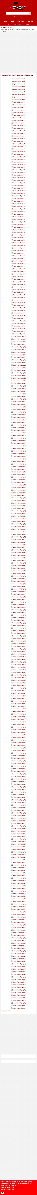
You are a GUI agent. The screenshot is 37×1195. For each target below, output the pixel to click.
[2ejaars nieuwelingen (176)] (18, 534)
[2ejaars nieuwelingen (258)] (18, 747)
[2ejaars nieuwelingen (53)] (18, 214)
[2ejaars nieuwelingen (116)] (18, 378)
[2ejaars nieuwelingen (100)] (18, 336)
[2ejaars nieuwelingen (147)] (18, 458)
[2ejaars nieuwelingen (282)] (18, 810)
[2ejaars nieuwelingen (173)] (18, 526)
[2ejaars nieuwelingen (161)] (18, 495)
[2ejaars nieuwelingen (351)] (18, 990)
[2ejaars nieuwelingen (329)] (18, 932)
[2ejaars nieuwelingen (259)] (18, 750)
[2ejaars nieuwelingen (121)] (18, 391)
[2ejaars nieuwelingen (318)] (18, 904)
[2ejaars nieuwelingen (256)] (18, 742)
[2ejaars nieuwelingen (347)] (18, 979)
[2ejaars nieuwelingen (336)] (18, 951)
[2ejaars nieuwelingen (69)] (18, 255)
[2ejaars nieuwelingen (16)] (18, 117)
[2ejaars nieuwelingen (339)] (18, 958)
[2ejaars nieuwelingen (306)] (18, 872)
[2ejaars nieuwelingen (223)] (18, 656)
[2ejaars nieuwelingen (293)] (18, 839)
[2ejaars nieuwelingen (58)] (18, 227)
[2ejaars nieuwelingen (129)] (18, 412)
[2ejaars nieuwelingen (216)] (18, 638)
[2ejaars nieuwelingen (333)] (18, 943)
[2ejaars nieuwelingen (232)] (18, 680)
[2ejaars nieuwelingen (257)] (18, 745)
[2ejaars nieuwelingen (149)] (18, 464)
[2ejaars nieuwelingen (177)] (18, 537)
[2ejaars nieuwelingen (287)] (18, 823)
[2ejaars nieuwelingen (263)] (18, 760)
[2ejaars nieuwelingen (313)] (18, 891)
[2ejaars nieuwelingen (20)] (18, 128)
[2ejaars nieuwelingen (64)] (18, 242)
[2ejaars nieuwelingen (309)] (18, 880)
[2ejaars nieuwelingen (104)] (18, 347)
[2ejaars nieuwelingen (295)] (18, 844)
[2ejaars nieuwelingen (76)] (18, 274)
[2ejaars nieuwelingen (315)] (18, 896)
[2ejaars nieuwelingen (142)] (18, 445)
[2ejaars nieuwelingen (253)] (18, 734)
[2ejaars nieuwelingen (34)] (18, 164)
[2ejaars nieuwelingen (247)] (18, 719)
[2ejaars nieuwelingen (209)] (18, 620)
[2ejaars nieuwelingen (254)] (18, 737)
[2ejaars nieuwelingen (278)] (18, 800)
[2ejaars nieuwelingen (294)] (18, 841)
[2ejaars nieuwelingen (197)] (18, 589)
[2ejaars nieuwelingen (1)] (18, 78)
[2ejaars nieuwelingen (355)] (18, 1000)
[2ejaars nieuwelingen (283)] (18, 813)
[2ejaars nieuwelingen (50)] (18, 206)
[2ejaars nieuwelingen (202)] (18, 602)
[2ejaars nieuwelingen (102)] (18, 341)
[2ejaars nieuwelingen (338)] (18, 956)
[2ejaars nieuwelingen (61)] (18, 235)
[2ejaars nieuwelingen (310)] (18, 883)
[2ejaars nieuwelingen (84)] (18, 294)
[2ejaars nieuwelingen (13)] (18, 110)
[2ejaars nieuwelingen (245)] (18, 714)
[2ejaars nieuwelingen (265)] (18, 766)
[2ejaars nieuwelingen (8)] (18, 97)
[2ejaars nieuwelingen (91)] (18, 313)
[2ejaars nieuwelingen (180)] (18, 544)
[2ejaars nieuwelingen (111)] (18, 365)
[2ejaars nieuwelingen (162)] (18, 498)
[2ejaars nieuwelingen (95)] (18, 323)
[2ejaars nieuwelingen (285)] (18, 818)
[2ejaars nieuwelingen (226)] (18, 664)
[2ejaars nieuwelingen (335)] (18, 948)
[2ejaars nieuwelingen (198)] (18, 591)
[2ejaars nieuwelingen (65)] (18, 245)
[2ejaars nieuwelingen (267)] (18, 771)
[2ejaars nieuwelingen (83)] (18, 292)
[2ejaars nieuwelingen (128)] (18, 409)
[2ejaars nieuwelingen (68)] (18, 253)
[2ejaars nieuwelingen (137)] (18, 432)
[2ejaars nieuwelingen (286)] (18, 820)
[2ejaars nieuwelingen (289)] (18, 828)
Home (5, 21)
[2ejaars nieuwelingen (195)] (18, 583)
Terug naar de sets (6, 1010)
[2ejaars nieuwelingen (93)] (18, 318)
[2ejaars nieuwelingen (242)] (18, 706)
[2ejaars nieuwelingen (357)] (18, 1005)
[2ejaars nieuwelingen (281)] (18, 807)
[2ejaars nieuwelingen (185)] (18, 557)
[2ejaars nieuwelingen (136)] (18, 430)
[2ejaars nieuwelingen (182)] (18, 550)
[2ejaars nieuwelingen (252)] (18, 732)
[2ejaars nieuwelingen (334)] (18, 945)
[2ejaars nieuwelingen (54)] (18, 216)
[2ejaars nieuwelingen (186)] (18, 560)
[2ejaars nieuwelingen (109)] (18, 360)
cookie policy (18, 1187)
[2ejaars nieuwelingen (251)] (18, 729)
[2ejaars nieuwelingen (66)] (18, 248)
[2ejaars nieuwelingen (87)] (18, 302)
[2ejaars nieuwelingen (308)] (18, 878)
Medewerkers (17, 24)
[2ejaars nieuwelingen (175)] (18, 531)
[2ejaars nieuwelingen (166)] (18, 508)
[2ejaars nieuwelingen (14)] (18, 112)
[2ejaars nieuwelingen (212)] (18, 628)
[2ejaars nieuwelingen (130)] (18, 414)
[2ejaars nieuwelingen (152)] (18, 471)
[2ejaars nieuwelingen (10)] (18, 102)
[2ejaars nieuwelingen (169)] (18, 516)
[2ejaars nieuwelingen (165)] (18, 505)
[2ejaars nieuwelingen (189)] (18, 568)
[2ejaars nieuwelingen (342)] (18, 966)
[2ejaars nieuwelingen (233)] (18, 682)
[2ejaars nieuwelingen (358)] (18, 1008)
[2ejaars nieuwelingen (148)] (18, 461)
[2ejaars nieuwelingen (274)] (18, 789)
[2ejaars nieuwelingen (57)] (18, 224)
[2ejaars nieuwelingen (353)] (18, 995)
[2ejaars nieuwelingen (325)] (18, 922)
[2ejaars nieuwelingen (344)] (18, 971)
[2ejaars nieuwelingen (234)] (18, 685)
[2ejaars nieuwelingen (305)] (18, 870)
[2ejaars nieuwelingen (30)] (18, 154)
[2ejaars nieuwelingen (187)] (18, 563)
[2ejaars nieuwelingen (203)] (18, 604)
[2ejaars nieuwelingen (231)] (18, 677)
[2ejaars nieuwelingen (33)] (18, 162)
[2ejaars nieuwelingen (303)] (18, 865)
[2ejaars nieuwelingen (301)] (18, 859)
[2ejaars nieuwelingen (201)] (18, 599)
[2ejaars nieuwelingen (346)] (18, 977)
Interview (30, 21)
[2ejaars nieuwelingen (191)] (18, 573)
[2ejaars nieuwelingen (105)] (18, 349)
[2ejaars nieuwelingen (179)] (18, 542)
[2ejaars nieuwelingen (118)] (18, 383)
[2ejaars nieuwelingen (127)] (18, 406)
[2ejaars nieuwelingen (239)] (18, 698)
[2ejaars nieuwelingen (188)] (18, 565)
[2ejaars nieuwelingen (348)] (18, 982)
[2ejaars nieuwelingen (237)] (18, 693)
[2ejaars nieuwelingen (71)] (18, 261)
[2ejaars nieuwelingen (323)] (18, 917)
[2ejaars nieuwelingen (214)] (18, 633)
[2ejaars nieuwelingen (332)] (18, 940)
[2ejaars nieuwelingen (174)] (18, 529)
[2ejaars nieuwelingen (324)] (18, 919)
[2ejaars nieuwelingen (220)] (18, 649)
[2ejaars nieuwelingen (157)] (18, 484)
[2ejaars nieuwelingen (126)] (18, 404)
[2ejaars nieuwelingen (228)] (18, 669)
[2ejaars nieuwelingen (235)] (18, 688)
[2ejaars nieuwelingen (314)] (18, 893)
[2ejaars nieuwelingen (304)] (18, 867)
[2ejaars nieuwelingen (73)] (18, 266)
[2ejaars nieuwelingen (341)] (18, 964)
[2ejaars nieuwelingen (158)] (18, 487)
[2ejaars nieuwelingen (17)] (18, 120)
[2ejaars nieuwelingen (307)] (18, 875)
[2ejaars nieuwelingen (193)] (18, 578)
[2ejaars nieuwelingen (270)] (18, 779)
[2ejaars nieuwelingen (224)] (18, 659)
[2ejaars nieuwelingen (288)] (18, 826)
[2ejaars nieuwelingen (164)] (18, 503)
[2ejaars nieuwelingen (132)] (18, 419)
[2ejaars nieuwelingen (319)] (18, 906)
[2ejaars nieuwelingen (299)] (18, 854)
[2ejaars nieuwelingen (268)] (18, 774)
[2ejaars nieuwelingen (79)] (18, 281)
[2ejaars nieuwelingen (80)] (18, 284)
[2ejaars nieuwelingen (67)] (18, 250)
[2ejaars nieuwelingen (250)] (18, 727)
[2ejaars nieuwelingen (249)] (18, 724)
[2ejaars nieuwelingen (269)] (18, 776)
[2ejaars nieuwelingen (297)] (18, 849)
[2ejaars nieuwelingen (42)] (18, 185)
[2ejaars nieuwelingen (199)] (18, 594)
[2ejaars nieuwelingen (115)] (18, 375)
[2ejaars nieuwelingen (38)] (18, 175)
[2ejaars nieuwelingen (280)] (18, 805)
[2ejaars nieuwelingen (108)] (18, 357)
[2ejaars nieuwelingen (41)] (18, 183)
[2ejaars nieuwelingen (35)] (18, 167)
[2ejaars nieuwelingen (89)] (18, 307)
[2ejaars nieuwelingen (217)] (18, 641)
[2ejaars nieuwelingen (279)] (18, 802)
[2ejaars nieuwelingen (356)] (18, 1003)
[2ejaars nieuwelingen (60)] (18, 232)
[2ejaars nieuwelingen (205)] (18, 610)
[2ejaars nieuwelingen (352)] (18, 992)
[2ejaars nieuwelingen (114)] (18, 373)
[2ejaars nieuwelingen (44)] (18, 190)
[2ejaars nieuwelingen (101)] (18, 339)
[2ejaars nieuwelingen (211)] (18, 625)
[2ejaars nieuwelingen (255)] (18, 740)
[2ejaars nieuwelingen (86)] (18, 300)
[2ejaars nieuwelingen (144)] (18, 451)
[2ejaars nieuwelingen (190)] (18, 570)
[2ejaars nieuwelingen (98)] (18, 331)
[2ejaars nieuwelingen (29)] (18, 151)
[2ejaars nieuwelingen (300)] (18, 857)
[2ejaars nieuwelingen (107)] (18, 354)
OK (2, 1192)
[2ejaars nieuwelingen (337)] (18, 953)
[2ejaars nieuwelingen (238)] (18, 695)
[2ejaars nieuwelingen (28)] (18, 149)
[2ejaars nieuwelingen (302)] (18, 862)
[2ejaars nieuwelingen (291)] (18, 833)
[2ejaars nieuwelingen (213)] (18, 630)
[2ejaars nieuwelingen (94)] (18, 320)
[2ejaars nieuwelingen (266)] (18, 768)
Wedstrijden (21, 21)
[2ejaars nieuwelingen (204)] (18, 607)
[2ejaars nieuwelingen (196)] (18, 586)
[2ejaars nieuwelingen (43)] (18, 188)
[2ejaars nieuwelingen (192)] (18, 576)
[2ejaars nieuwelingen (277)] (18, 797)
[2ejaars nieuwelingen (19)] (18, 125)
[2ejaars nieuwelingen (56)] (18, 222)
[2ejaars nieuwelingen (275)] (18, 792)
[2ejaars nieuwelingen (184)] (18, 555)
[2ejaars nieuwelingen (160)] (18, 492)
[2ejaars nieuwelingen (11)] (18, 104)
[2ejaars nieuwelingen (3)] (18, 84)
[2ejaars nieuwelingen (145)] (18, 453)
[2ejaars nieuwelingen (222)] (18, 654)
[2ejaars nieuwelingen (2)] (18, 81)
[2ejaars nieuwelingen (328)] (18, 930)
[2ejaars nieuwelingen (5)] (18, 89)
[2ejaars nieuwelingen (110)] (18, 362)
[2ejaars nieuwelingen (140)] (18, 440)
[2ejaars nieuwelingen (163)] (18, 500)
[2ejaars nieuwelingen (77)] (18, 276)
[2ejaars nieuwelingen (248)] (18, 721)
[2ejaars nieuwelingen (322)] (18, 914)
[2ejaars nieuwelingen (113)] (18, 370)
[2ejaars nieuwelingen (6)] (18, 91)
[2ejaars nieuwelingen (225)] (18, 662)
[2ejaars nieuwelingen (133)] (18, 422)
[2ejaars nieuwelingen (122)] (18, 393)
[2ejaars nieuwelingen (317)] (18, 901)
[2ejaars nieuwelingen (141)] (18, 443)
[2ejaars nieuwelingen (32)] (18, 159)
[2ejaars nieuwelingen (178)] (18, 539)
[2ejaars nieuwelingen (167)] (18, 511)
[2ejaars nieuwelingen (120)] (18, 388)
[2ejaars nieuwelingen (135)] (18, 427)
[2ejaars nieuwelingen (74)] (18, 268)
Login (21, 16)
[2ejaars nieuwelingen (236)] (18, 690)
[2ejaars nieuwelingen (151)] (18, 469)
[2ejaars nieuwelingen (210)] (18, 623)
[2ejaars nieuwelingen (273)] (18, 787)
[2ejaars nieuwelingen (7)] (18, 94)
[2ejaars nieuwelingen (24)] (18, 138)
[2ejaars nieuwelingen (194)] (18, 581)
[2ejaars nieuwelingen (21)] (18, 130)
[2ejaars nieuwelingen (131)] (18, 417)
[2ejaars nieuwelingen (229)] (18, 672)
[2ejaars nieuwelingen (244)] (18, 711)
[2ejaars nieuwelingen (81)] (18, 287)
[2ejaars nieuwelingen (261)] (18, 755)
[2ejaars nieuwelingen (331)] (18, 938)
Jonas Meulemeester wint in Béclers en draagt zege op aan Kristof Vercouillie (17, 30)
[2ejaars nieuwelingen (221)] (18, 651)
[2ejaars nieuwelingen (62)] (18, 237)
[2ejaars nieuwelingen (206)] (18, 612)
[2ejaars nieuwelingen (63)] (18, 240)
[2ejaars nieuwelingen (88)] (18, 305)
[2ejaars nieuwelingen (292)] (18, 836)
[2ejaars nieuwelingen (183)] (18, 552)
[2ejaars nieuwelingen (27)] (18, 146)
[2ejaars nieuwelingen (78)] (18, 279)
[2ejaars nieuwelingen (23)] (18, 136)
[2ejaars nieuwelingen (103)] (18, 344)
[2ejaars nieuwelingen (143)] (18, 448)
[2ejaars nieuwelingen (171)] (18, 521)
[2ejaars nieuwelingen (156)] (18, 482)
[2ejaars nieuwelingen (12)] (18, 107)
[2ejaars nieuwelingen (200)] (18, 597)
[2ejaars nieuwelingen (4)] (18, 86)
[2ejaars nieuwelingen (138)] (18, 435)
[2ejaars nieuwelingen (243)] (18, 708)
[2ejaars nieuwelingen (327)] (18, 927)
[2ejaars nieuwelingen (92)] (18, 315)
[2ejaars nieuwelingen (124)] (18, 399)
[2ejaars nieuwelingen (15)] (18, 115)
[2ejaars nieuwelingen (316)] (18, 898)
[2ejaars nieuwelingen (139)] (18, 438)
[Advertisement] (18, 53)
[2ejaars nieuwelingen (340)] (18, 961)
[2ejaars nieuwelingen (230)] (18, 675)
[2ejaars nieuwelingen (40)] (18, 180)
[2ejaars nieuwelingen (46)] (18, 196)
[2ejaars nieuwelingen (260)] (18, 753)
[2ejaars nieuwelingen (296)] (18, 846)
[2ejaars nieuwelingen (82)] (18, 289)
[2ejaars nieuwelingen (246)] (18, 716)
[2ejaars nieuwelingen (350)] (18, 987)
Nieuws (12, 21)
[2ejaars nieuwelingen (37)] (18, 172)
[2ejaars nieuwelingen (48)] (18, 201)
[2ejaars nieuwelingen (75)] (18, 271)
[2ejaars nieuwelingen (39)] (18, 177)
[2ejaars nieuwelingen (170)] (18, 518)
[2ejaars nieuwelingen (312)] (18, 888)
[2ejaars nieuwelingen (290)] (18, 831)
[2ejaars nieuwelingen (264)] (18, 763)
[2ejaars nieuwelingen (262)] (18, 758)
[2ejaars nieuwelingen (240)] (18, 701)
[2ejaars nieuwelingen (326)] (18, 924)
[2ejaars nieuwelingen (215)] (18, 636)
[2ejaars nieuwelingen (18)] (18, 123)
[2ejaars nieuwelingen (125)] (18, 401)
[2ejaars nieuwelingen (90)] (18, 310)
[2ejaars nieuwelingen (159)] (18, 490)
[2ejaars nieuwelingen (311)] (18, 885)
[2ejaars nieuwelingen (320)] (18, 909)
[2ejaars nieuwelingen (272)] (18, 784)
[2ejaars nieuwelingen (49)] (18, 203)
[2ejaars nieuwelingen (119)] (18, 386)
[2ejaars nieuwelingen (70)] (18, 258)
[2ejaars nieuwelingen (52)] (18, 211)
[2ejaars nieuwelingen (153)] (18, 474)
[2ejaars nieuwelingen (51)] (18, 209)
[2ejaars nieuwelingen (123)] (18, 396)
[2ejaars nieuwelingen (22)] (18, 133)
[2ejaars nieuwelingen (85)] (18, 297)
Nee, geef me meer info (7, 1189)
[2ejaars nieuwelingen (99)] (18, 334)
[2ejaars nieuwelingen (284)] (18, 815)
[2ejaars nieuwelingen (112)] (18, 367)
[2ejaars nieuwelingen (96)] (18, 326)
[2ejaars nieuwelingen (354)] (18, 997)
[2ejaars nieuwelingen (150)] (18, 466)
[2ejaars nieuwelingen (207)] (18, 615)
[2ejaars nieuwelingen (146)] (18, 456)
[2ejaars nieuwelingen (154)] (18, 477)
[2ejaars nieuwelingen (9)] (18, 99)
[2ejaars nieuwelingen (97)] (18, 328)
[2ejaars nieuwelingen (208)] (18, 617)
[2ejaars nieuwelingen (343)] (18, 969)
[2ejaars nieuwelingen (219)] (18, 646)
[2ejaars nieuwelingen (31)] (18, 156)
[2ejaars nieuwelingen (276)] (18, 794)
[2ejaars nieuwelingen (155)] (18, 479)
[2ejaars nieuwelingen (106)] (18, 352)
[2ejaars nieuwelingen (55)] (18, 219)
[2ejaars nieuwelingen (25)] (18, 141)
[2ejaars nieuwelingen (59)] (18, 229)
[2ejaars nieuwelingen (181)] (18, 547)
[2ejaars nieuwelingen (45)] (18, 193)
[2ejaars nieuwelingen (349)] (18, 984)
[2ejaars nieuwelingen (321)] (18, 911)
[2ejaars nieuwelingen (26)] (18, 143)
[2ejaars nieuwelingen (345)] (18, 974)
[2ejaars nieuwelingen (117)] (18, 380)
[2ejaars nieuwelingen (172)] (18, 524)
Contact (16, 16)
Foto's (9, 24)
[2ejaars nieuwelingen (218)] (18, 643)
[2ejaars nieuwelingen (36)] (18, 170)
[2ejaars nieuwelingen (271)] (18, 781)
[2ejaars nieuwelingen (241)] (18, 703)
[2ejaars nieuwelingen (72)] (18, 263)
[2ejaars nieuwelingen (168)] (18, 513)
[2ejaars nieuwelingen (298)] (18, 852)
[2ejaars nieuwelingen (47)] (18, 198)
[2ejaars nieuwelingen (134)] (18, 425)
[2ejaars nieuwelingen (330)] (18, 935)
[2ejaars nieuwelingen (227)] (18, 667)
